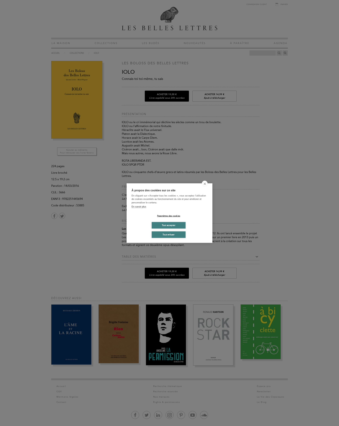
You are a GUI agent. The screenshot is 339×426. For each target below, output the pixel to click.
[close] (205, 184)
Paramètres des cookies (168, 216)
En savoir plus (139, 206)
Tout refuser (168, 234)
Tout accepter (169, 225)
